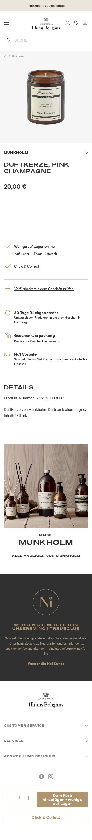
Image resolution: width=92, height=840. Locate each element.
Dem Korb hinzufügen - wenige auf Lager (63, 799)
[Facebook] (41, 776)
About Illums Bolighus (30, 756)
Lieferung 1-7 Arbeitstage (46, 6)
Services (14, 741)
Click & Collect (46, 817)
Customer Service (24, 725)
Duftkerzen (16, 56)
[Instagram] (50, 776)
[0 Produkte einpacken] (85, 22)
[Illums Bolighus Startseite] (46, 23)
